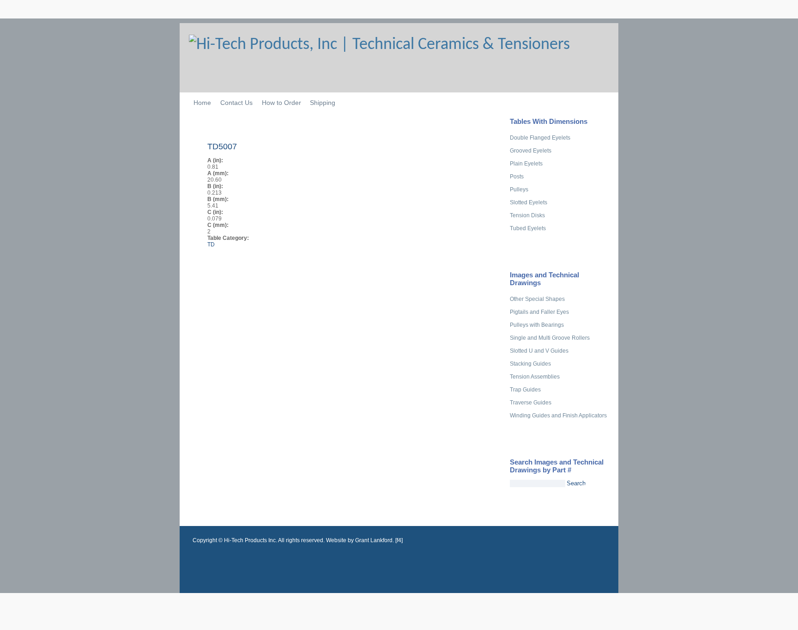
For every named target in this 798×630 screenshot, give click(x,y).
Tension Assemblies (535, 376)
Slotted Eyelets (528, 202)
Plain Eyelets (526, 163)
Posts (517, 176)
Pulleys (519, 189)
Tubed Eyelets (528, 228)
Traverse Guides (530, 402)
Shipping (322, 102)
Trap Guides (525, 389)
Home (202, 102)
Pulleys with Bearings (537, 325)
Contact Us (236, 102)
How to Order (281, 102)
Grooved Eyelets (530, 150)
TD (211, 244)
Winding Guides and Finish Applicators (558, 415)
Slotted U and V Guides (539, 351)
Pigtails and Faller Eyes (539, 312)
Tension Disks (527, 215)
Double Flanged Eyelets (540, 138)
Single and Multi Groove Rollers (550, 338)
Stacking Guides (530, 364)
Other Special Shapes (537, 299)
